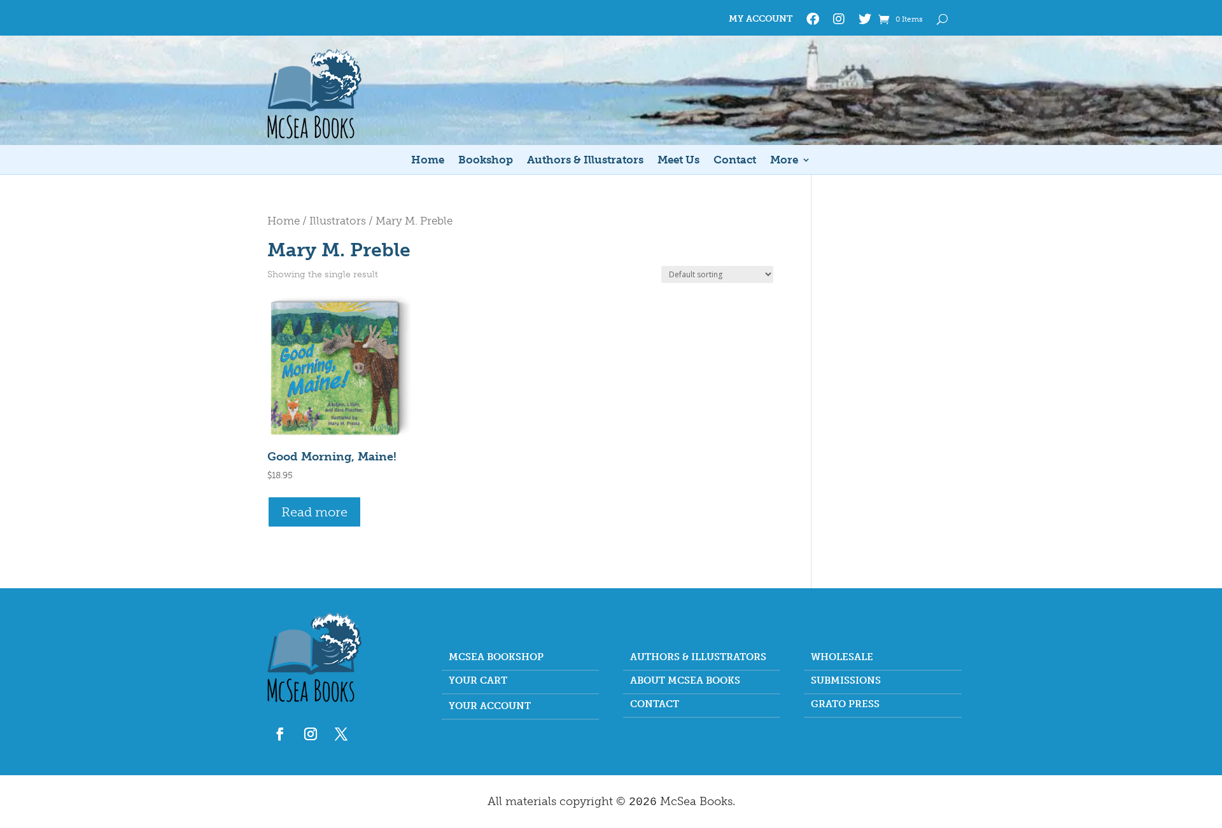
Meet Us (678, 160)
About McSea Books (685, 681)
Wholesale (842, 657)
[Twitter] (865, 22)
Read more (314, 512)
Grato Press (845, 705)
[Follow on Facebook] (280, 734)
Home (427, 160)
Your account (490, 706)
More (784, 160)
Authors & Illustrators (585, 160)
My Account (760, 19)
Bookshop (485, 160)
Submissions (846, 681)
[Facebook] (812, 22)
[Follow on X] (341, 734)
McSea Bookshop (496, 657)
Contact (734, 160)
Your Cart (478, 681)
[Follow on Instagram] (310, 734)
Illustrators (337, 220)
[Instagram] (839, 22)
